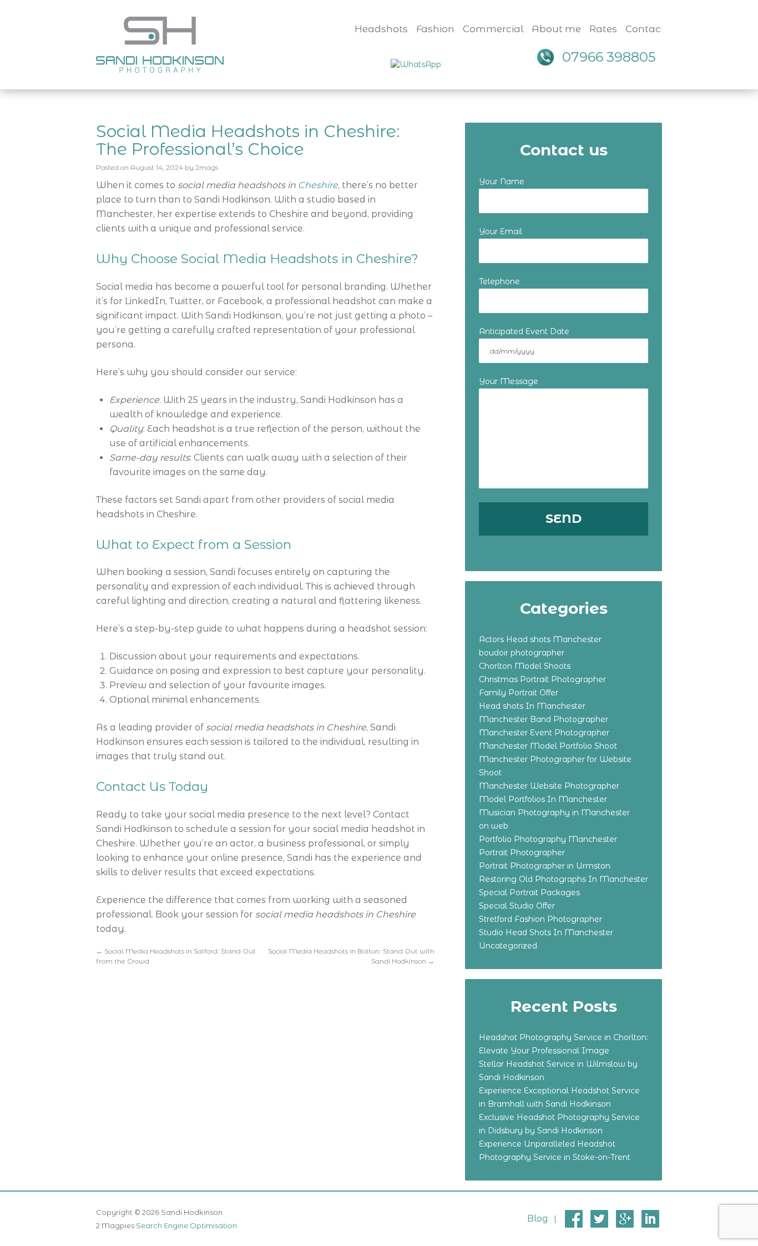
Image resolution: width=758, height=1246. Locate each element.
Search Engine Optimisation (186, 1225)
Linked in (650, 1219)
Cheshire (318, 185)
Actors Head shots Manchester (540, 639)
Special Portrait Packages (529, 892)
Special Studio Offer (517, 906)
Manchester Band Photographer (543, 719)
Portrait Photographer (522, 852)
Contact (645, 28)
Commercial (493, 28)
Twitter (599, 1219)
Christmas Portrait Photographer (542, 679)
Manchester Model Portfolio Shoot (548, 746)
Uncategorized (508, 946)
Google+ (625, 1219)
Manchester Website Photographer (549, 786)
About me (556, 28)
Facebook (574, 1219)
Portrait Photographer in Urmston (544, 866)
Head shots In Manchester (532, 706)
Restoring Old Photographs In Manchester (563, 879)
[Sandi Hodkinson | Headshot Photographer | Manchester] (160, 43)
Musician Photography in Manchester (554, 813)
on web (493, 826)
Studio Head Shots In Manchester (546, 932)
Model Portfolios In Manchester (543, 799)
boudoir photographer (521, 653)
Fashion (435, 28)
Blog (537, 1218)
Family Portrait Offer (518, 693)
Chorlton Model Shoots (524, 666)
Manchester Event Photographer (544, 733)
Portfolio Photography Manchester (548, 839)
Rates (603, 28)
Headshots (381, 28)
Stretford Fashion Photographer (540, 919)
